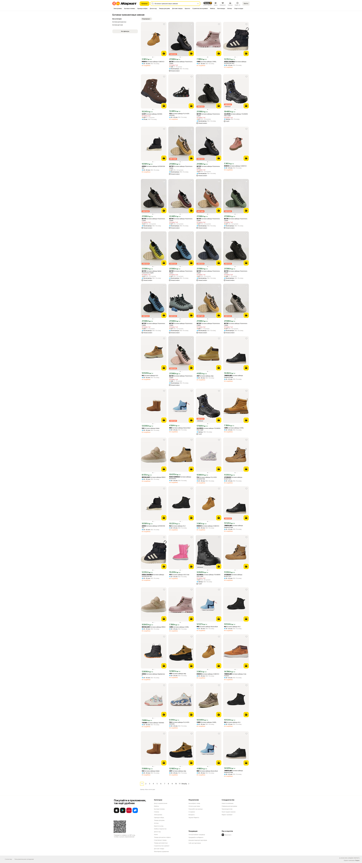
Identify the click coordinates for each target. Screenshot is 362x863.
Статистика (8, 859)
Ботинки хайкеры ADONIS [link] (152, 114)
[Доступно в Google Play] (122, 812)
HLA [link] (143, 375)
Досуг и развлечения (160, 803)
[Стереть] (198, 4)
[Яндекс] (357, 860)
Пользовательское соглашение (24, 859)
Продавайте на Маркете (196, 837)
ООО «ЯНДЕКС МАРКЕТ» (352, 858)
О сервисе (192, 812)
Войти (246, 3)
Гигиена (156, 812)
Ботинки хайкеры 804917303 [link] (233, 478)
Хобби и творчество (160, 829)
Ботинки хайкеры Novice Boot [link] (179, 428)
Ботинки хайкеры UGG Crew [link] (179, 574)
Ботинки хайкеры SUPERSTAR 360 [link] (235, 62)
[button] (146, 18)
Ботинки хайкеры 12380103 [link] (153, 61)
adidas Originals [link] (229, 61)
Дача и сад (157, 831)
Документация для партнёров (198, 840)
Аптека (156, 823)
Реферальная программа (229, 806)
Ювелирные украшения (161, 851)
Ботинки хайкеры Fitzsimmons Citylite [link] (180, 62)
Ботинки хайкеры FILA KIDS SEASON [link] (179, 114)
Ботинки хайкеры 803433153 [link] (180, 477)
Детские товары (159, 848)
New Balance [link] (146, 477)
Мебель (156, 806)
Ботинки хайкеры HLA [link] (150, 375)
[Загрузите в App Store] (116, 812)
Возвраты (192, 814)
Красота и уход (158, 826)
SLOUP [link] (144, 114)
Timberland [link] (228, 375)
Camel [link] (199, 61)
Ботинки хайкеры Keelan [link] (151, 428)
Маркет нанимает (227, 814)
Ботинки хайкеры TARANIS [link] (153, 723)
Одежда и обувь (159, 817)
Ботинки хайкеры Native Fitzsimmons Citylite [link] (151, 272)
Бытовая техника (159, 809)
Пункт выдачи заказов (228, 812)
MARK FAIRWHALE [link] (174, 477)
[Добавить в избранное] (164, 24)
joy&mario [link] (227, 477)
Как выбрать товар (194, 803)
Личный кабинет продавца (197, 834)
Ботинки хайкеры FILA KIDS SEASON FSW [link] (207, 478)
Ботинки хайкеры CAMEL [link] (206, 61)
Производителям (227, 809)
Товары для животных (161, 843)
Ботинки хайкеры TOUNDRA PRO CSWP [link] (236, 114)
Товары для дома (159, 820)
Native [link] (171, 61)
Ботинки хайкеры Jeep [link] (205, 376)
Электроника (158, 814)
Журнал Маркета (194, 817)
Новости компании (227, 803)
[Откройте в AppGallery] (129, 812)
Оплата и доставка (194, 806)
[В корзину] (164, 53)
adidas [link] (144, 166)
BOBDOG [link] (144, 61)
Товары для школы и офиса (162, 837)
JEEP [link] (198, 376)
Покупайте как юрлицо (196, 809)
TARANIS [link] (144, 723)
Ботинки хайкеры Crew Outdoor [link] (235, 674)
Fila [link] (170, 113)
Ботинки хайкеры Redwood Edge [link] (233, 376)
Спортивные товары (160, 840)
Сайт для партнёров (195, 843)
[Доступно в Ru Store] (135, 812)
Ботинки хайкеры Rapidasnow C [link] (153, 674)
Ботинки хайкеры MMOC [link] (154, 477)
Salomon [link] (227, 114)
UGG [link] (143, 428)
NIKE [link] (170, 428)
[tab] (117, 8)
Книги (156, 834)
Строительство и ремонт (161, 846)
